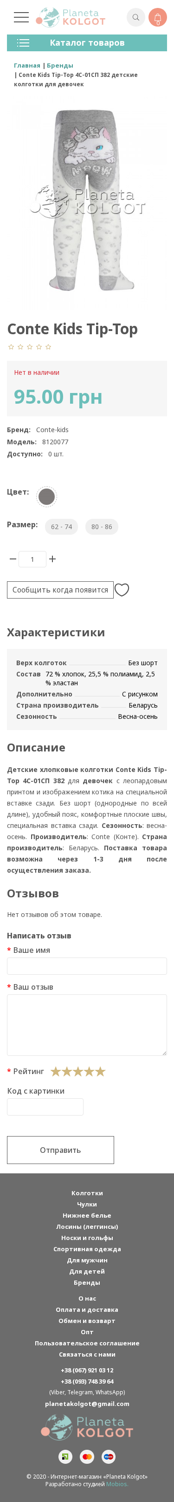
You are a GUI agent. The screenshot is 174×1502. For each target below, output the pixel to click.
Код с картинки (35, 1091)
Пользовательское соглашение (87, 1343)
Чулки (87, 1204)
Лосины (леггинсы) (87, 1226)
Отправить (60, 1150)
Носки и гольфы (87, 1237)
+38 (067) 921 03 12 (87, 1370)
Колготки (87, 1193)
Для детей (87, 1271)
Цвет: (18, 492)
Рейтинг (28, 1071)
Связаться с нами (87, 1354)
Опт (87, 1332)
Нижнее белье (87, 1215)
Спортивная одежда (87, 1249)
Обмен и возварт (87, 1320)
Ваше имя (31, 950)
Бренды (87, 1282)
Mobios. (117, 1484)
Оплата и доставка (87, 1309)
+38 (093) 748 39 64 (87, 1381)
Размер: (22, 524)
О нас (87, 1298)
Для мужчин (87, 1260)
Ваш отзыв (33, 987)
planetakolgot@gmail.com (87, 1403)
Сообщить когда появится (60, 590)
